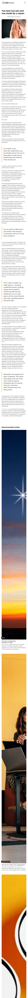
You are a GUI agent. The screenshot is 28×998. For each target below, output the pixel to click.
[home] (8, 3)
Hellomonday (5, 409)
